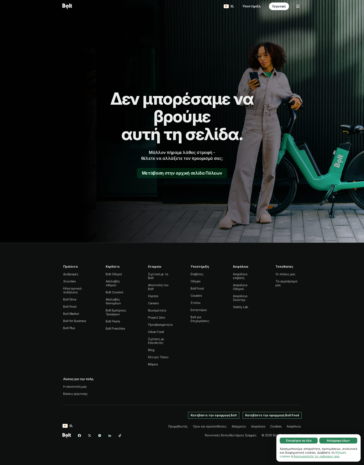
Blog (151, 350)
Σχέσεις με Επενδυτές (156, 341)
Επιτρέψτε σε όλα (299, 440)
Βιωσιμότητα (157, 310)
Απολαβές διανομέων (113, 301)
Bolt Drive (69, 299)
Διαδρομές (70, 274)
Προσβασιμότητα (160, 324)
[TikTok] (119, 435)
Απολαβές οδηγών (113, 283)
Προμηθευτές (178, 426)
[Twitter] (89, 435)
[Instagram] (99, 435)
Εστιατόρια (199, 310)
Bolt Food (69, 306)
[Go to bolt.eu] (67, 6)
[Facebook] (79, 435)
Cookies (275, 426)
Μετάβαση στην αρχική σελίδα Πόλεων (182, 173)
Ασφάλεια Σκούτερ (240, 298)
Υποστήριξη (251, 6)
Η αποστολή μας (75, 386)
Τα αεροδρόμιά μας (286, 283)
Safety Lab (240, 307)
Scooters (69, 281)
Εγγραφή (279, 6)
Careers (153, 303)
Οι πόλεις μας (285, 274)
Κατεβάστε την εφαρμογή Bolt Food (272, 415)
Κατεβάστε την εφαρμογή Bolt (214, 415)
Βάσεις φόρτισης (75, 394)
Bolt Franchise (115, 328)
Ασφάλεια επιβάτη (240, 276)
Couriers (196, 295)
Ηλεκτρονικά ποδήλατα (72, 290)
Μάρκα (153, 364)
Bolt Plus (69, 328)
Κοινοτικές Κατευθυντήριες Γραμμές (231, 435)
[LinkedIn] (109, 435)
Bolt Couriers (114, 292)
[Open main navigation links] (298, 6)
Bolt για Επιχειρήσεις (200, 319)
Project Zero (156, 317)
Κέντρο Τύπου (158, 357)
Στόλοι (196, 303)
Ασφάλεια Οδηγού (240, 287)
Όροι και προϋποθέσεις (209, 426)
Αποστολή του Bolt (158, 287)
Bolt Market (71, 313)
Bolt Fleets (113, 321)
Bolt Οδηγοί (114, 274)
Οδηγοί (196, 281)
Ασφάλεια (258, 426)
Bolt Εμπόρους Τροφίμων (116, 312)
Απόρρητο (239, 426)
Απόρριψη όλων (338, 440)
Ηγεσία (153, 296)
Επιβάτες (197, 274)
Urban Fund (156, 332)
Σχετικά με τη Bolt (158, 276)
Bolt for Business (74, 321)
